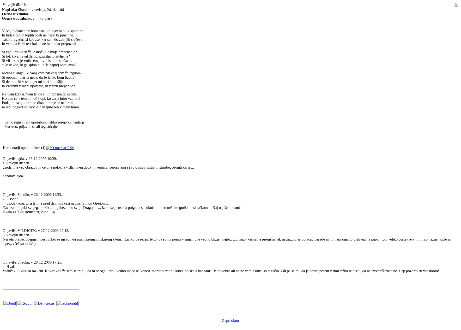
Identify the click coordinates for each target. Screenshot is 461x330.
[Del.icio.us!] (44, 303)
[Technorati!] (67, 303)
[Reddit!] (25, 303)
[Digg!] (10, 303)
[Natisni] (456, 3)
